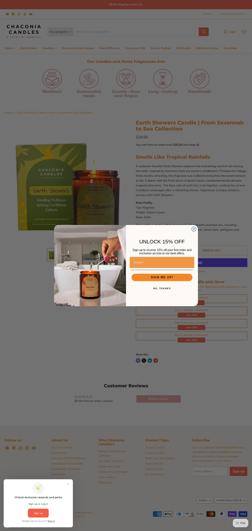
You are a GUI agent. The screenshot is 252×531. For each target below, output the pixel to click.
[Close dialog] (194, 229)
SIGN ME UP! (162, 277)
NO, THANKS (162, 288)
